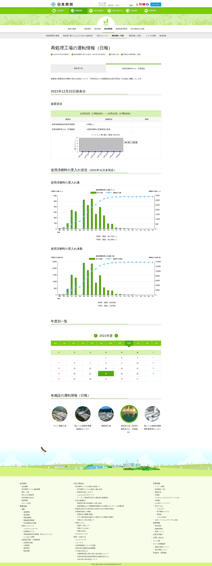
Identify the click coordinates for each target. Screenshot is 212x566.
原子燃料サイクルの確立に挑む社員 (89, 489)
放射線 (159, 514)
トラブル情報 (151, 36)
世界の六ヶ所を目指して (85, 520)
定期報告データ (29, 531)
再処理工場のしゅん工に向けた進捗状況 (78, 36)
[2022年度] (116, 336)
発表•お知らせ (117, 10)
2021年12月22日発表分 (61, 54)
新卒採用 (158, 526)
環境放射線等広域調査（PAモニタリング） (38, 534)
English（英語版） (160, 553)
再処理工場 (78, 68)
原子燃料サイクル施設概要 (31, 489)
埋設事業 (97, 29)
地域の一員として (83, 525)
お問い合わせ (158, 537)
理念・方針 (25, 492)
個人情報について (161, 550)
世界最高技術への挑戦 (83, 511)
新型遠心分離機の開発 (85, 514)
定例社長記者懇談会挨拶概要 (85, 548)
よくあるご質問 (29, 537)
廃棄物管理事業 (121, 29)
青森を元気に (81, 531)
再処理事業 (108, 29)
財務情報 (25, 500)
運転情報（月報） (135, 36)
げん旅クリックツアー (162, 503)
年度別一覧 (115, 54)
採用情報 (152, 10)
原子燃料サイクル (163, 511)
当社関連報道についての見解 (85, 545)
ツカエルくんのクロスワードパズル (167, 497)
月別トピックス (102, 36)
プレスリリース (80, 540)
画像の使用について (162, 547)
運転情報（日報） (118, 36)
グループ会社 (26, 503)
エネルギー (161, 509)
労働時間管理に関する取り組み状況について (92, 554)
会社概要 (25, 486)
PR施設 (157, 500)
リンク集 (156, 541)
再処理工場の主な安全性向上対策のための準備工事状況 (94, 509)
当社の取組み (99, 10)
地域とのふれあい (83, 528)
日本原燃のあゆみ (28, 497)
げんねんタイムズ (81, 534)
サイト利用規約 (159, 544)
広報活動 (134, 10)
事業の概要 (72, 29)
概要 (23, 509)
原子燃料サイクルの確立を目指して (87, 486)
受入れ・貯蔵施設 (133, 68)
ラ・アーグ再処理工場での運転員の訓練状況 (92, 497)
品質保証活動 (28, 542)
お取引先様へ (155, 4)
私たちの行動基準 (28, 495)
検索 (131, 5)
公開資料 (27, 545)
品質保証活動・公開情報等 (31, 540)
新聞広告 (158, 492)
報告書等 (27, 548)
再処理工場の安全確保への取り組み (89, 503)
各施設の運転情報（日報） (132, 54)
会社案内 (60, 10)
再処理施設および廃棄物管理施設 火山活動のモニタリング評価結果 (100, 506)
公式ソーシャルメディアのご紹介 (166, 520)
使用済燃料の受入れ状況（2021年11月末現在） (90, 54)
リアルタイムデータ (30, 529)
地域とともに (80, 523)
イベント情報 (159, 486)
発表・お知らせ (80, 537)
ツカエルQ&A (161, 517)
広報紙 (157, 495)
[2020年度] (95, 336)
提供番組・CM (160, 489)
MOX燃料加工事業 (137, 29)
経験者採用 (159, 529)
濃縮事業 (87, 29)
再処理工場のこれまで (85, 492)
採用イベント (159, 531)
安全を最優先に (80, 500)
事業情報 (78, 10)
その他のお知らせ (81, 551)
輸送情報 (163, 36)
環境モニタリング (28, 526)
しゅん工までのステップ (85, 495)
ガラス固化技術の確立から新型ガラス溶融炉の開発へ (95, 517)
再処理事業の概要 (52, 36)
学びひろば (159, 506)
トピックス (79, 542)
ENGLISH (110, 5)
